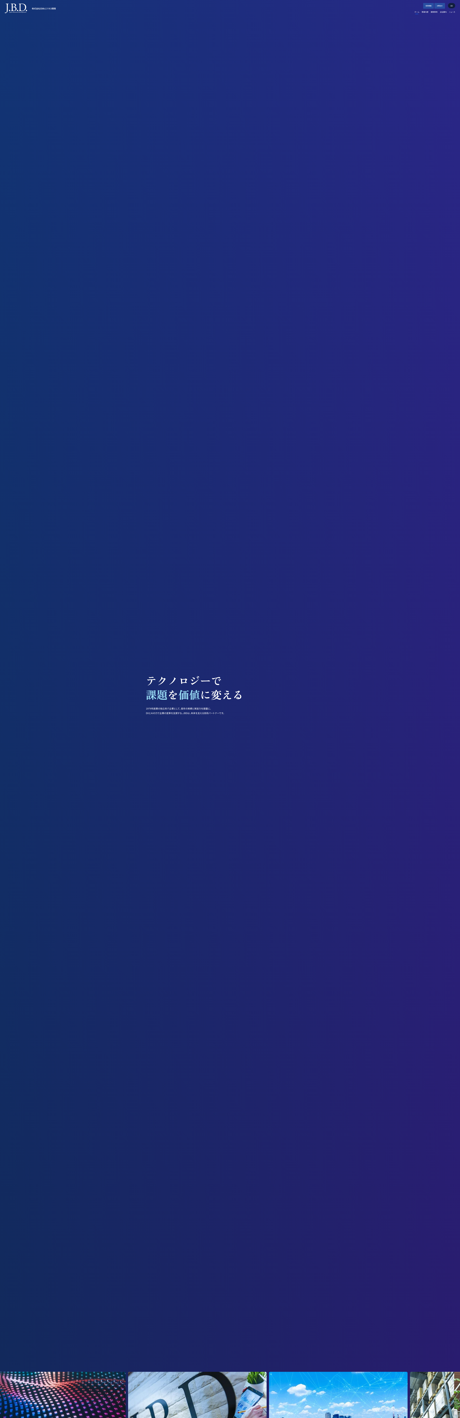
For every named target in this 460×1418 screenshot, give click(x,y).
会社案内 (443, 12)
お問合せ (440, 6)
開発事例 (434, 12)
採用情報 (428, 6)
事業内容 (425, 12)
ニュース (452, 12)
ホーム (416, 12)
